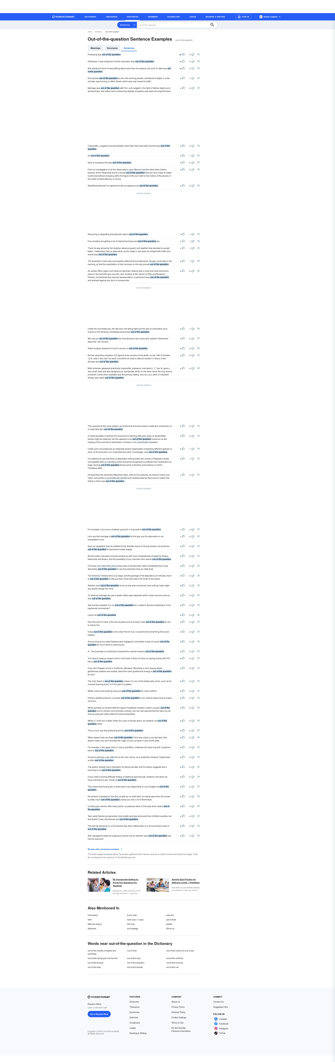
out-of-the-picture (95, 962)
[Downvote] (192, 54)
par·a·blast (171, 919)
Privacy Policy (178, 1006)
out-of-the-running (174, 962)
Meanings (95, 48)
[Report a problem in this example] (198, 54)
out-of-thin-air (172, 967)
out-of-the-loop (134, 958)
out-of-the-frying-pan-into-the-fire (103, 958)
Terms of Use (177, 1022)
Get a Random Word (99, 1014)
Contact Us (218, 1001)
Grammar (134, 1017)
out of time (132, 950)
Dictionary (134, 1001)
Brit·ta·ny (170, 928)
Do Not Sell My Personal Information (181, 1029)
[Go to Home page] (63, 17)
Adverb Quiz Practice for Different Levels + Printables (186, 881)
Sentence (98, 32)
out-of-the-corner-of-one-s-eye (180, 950)
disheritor (92, 928)
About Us (175, 1001)
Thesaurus (134, 1006)
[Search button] (213, 25)
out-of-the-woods (135, 967)
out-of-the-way (94, 967)
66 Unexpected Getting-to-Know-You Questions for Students (126, 882)
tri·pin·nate (132, 915)
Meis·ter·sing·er (95, 923)
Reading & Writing (138, 1033)
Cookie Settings (178, 1017)
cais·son (170, 915)
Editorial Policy (178, 1012)
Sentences (125, 24)
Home (90, 32)
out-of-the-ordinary (174, 958)
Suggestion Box (220, 1006)
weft (89, 919)
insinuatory (93, 915)
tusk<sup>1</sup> (135, 919)
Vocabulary (135, 1022)
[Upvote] (183, 54)
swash (169, 923)
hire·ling (131, 923)
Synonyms (112, 48)
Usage (133, 1027)
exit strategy (132, 928)
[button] (243, 17)
